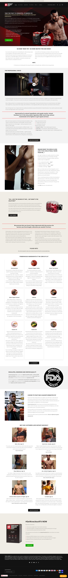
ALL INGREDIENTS (34, 362)
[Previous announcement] (5, 1)
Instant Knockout (9, 575)
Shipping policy (36, 575)
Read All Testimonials (34, 510)
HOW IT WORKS (13, 215)
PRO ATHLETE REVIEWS (34, 140)
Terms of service (30, 575)
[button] (36, 5)
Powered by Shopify (14, 575)
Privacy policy (20, 575)
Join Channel (4, 575)
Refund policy (25, 575)
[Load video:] (34, 84)
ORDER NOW (8, 40)
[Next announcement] (63, 1)
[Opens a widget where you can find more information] (63, 576)
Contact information (42, 575)
